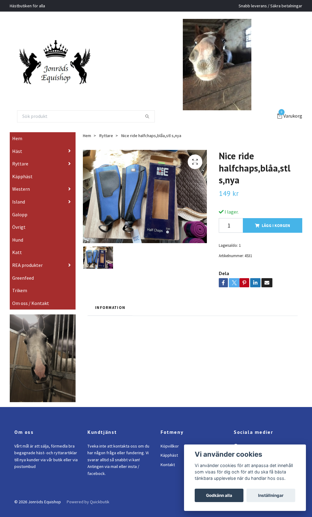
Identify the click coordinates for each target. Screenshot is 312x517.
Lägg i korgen (276, 225)
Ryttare (20, 164)
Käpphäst (22, 176)
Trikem (19, 290)
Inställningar (271, 495)
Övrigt (19, 227)
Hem (17, 138)
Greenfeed (23, 278)
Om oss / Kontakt (30, 303)
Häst (17, 151)
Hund (17, 240)
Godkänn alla (219, 495)
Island (18, 202)
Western (21, 189)
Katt (17, 252)
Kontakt (168, 464)
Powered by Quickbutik (88, 502)
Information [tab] (110, 307)
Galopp (19, 214)
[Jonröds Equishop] (62, 65)
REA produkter (27, 265)
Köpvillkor (170, 446)
